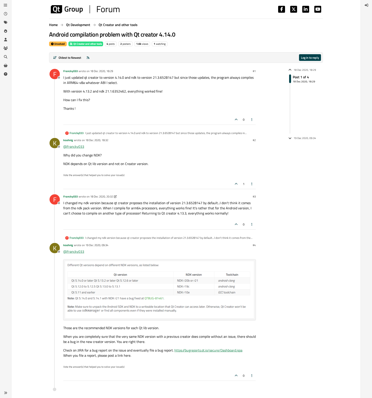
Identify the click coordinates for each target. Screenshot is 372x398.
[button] (5, 392)
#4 (254, 245)
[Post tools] (252, 119)
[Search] (5, 56)
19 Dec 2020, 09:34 (96, 245)
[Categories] (5, 5)
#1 (254, 71)
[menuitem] (366, 5)
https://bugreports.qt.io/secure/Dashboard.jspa (208, 350)
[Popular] (5, 31)
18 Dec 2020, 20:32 (101, 196)
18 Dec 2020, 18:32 (96, 140)
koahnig (68, 140)
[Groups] (5, 48)
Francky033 (70, 71)
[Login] (366, 5)
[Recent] (5, 13)
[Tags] (5, 22)
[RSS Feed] (88, 57)
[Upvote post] (236, 119)
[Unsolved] (5, 74)
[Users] (5, 39)
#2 (254, 140)
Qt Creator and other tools (87, 44)
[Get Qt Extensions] (5, 65)
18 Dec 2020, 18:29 (101, 71)
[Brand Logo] (85, 9)
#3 (254, 196)
